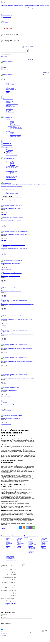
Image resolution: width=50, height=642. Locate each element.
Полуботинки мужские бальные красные (11, 220)
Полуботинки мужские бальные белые (10, 276)
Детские (12, 163)
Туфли (11, 123)
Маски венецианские (15, 175)
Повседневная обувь (11, 126)
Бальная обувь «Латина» (12, 193)
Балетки (7, 540)
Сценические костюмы (8, 158)
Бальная (19, 540)
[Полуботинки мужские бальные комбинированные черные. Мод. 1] (15, 301)
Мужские (12, 165)
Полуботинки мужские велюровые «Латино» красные (14, 248)
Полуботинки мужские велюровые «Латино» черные (14, 234)
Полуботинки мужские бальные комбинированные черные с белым (17, 378)
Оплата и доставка (24, 5)
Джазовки (8, 102)
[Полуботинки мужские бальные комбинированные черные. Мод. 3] (15, 331)
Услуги (15, 5)
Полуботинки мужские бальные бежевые (11, 290)
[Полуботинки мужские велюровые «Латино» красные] (15, 246)
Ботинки (12, 122)
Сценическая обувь (7, 117)
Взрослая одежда (19, 539)
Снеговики (8, 152)
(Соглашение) (4, 633)
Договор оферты (10, 556)
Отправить (3, 635)
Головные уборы (7, 183)
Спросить (9, 15)
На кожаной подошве (15, 127)
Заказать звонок (29, 46)
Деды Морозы (9, 150)
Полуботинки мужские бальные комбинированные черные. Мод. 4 (17, 348)
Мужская (8, 131)
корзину (6, 269)
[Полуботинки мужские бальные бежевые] (12, 287)
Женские (12, 162)
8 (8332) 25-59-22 (11, 35)
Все (6, 192)
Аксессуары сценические (11, 168)
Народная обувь (9, 101)
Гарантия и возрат (10, 558)
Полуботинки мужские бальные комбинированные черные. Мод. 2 (17, 319)
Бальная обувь (9, 109)
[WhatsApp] (33, 527)
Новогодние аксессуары (11, 155)
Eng (5, 56)
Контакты (46, 5)
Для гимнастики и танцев (20, 543)
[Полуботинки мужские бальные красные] (12, 217)
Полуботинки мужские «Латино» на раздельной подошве (15, 404)
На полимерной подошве (16, 128)
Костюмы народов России (12, 166)
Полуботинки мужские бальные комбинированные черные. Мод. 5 (17, 361)
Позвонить (8, 17)
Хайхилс (8, 111)
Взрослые (12, 172)
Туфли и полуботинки (15, 135)
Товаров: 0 (29, 59)
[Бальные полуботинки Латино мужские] (11, 415)
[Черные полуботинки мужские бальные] (11, 260)
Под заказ (4, 214)
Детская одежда (19, 546)
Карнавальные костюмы (11, 171)
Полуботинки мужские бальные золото (10, 208)
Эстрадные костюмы (10, 177)
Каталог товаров (9, 5)
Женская (8, 119)
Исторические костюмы (11, 176)
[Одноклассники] (24, 527)
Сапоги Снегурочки (15, 124)
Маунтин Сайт (10, 603)
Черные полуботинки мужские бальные (10, 263)
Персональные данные (11, 559)
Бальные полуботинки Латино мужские (10, 418)
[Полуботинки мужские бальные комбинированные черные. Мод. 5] (15, 358)
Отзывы (42, 5)
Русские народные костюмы (12, 161)
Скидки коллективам (34, 5)
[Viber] (30, 527)
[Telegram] (27, 527)
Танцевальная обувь (8, 98)
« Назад (3, 528)
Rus (2, 56)
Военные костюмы (7, 145)
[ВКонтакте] (20, 527)
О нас (18, 5)
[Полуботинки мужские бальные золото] (11, 205)
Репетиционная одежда (8, 140)
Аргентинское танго (10, 112)
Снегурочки (9, 151)
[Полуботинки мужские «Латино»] (10, 387)
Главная (3, 5)
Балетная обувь (9, 105)
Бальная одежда (7, 143)
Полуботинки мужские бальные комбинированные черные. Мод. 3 (17, 333)
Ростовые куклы (43, 546)
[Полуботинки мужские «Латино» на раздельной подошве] (15, 402)
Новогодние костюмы (8, 147)
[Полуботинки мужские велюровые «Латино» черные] (14, 231)
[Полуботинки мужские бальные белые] (11, 273)
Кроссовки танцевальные (12, 103)
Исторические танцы (10, 106)
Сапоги (12, 121)
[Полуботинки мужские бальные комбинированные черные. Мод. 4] (15, 345)
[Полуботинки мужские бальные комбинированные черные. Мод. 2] (15, 317)
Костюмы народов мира (11, 167)
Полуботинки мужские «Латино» (9, 390)
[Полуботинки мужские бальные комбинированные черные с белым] (15, 375)
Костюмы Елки (9, 153)
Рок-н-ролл (8, 110)
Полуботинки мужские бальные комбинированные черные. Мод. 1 (17, 304)
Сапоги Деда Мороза (15, 136)
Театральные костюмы (11, 179)
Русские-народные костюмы (30, 541)
